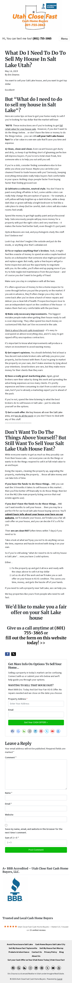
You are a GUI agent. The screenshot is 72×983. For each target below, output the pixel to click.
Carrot (59, 979)
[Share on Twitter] (13, 654)
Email (10, 710)
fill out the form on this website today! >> (36, 640)
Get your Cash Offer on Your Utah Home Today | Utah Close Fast (36, 960)
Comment (10, 757)
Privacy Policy (50, 952)
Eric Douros (13, 74)
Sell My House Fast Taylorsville (23, 948)
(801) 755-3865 (42, 38)
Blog (61, 952)
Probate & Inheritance (19, 952)
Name (8, 793)
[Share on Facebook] (7, 654)
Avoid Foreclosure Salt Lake (20, 944)
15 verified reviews (38, 930)
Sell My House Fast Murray (51, 948)
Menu (64, 39)
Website (9, 814)
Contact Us (37, 952)
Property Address (17, 699)
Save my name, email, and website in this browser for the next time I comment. (33, 830)
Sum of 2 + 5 (12, 838)
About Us (36, 956)
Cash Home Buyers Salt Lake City (50, 944)
